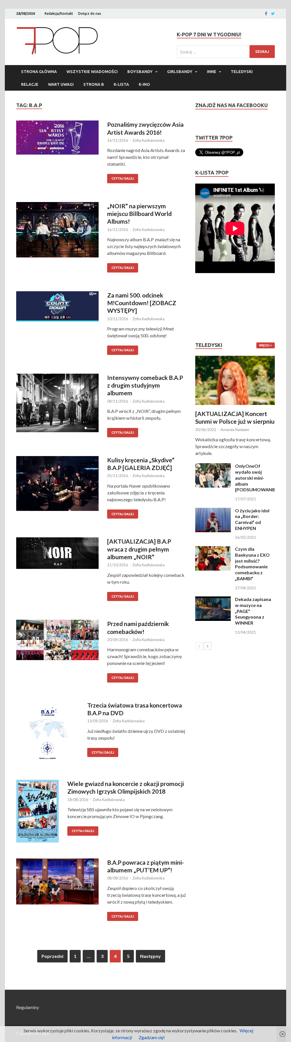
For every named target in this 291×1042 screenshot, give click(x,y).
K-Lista (121, 84)
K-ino (144, 84)
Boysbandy (140, 71)
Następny (150, 956)
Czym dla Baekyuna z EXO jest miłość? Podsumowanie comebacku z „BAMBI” (252, 563)
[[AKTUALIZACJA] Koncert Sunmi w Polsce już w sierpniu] (235, 380)
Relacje (29, 84)
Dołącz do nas (89, 13)
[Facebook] (266, 13)
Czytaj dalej (122, 178)
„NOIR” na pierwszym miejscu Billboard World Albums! (139, 213)
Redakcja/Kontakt (59, 13)
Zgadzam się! (152, 1037)
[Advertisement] (212, 307)
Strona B (93, 84)
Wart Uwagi (61, 84)
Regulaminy (27, 1007)
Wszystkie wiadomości (92, 71)
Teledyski (242, 71)
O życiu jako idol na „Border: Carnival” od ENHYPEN (252, 519)
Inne (211, 71)
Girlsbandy (179, 71)
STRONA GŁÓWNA (39, 71)
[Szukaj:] (226, 51)
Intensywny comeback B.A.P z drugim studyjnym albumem (145, 385)
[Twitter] (273, 13)
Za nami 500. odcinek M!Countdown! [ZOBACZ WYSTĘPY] (141, 303)
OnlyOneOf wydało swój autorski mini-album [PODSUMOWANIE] (256, 477)
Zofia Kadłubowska (148, 140)
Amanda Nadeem (235, 429)
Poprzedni (52, 956)
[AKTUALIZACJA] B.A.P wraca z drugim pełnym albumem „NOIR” (139, 549)
